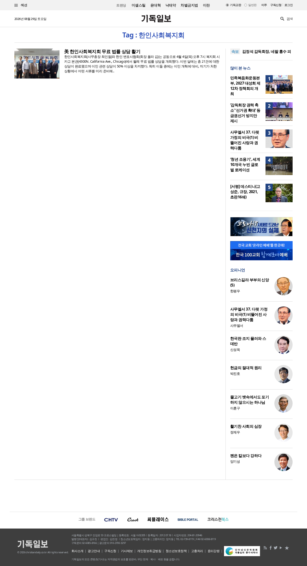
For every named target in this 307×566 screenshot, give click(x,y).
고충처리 (197, 551)
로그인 (288, 5)
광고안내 (94, 551)
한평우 (235, 291)
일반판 (252, 5)
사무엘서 (236, 325)
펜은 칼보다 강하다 (245, 455)
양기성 (235, 461)
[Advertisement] (153, 495)
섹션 (23, 5)
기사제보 (127, 551)
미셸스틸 (139, 5)
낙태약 (170, 5)
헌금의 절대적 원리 (245, 367)
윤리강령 (214, 551)
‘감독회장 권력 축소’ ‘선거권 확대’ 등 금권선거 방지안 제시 (245, 112)
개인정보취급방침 (149, 551)
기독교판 (235, 5)
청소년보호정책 (176, 551)
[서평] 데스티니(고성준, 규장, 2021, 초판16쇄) (245, 192)
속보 (235, 51)
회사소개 (77, 551)
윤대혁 (155, 5)
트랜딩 (121, 5)
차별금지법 (189, 5)
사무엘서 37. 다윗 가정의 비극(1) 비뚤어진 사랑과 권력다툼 (244, 140)
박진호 (235, 373)
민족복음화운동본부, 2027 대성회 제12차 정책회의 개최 (245, 85)
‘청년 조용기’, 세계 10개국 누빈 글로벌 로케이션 (245, 164)
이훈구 (235, 408)
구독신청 (275, 5)
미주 (264, 5)
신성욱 (235, 349)
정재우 (235, 432)
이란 (206, 5)
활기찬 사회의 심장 (245, 426)
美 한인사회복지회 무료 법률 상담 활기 (102, 51)
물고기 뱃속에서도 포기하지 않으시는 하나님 (249, 399)
